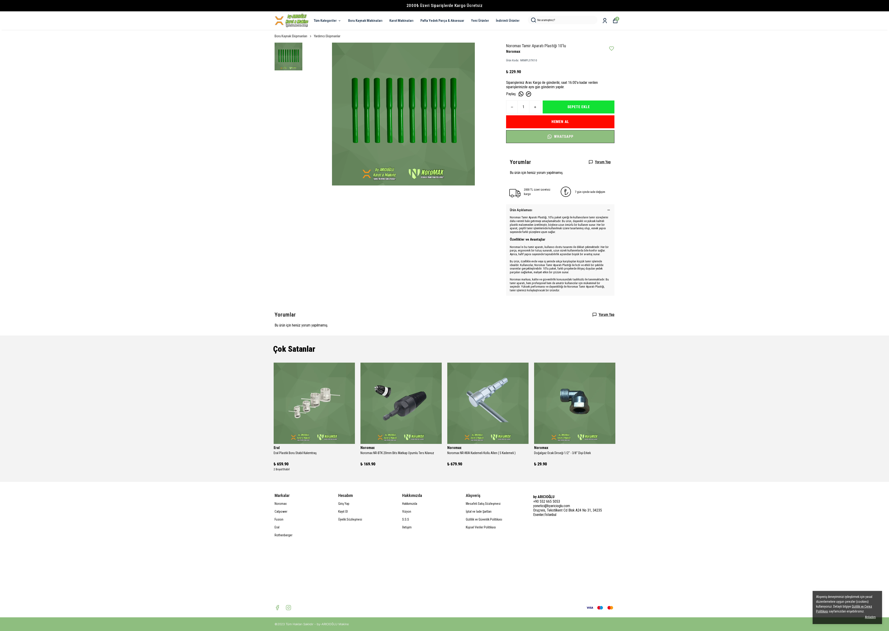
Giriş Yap (343, 503)
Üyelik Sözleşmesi (350, 519)
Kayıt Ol (343, 511)
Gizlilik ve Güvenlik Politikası (484, 519)
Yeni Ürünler (480, 21)
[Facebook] (277, 607)
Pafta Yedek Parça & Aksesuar (442, 21)
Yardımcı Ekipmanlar (327, 36)
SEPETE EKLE (578, 107)
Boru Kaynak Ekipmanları (291, 36)
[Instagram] (288, 607)
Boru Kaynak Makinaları (365, 21)
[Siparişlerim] (605, 21)
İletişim (407, 527)
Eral (277, 527)
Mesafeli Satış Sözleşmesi (483, 503)
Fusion (279, 519)
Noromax (281, 503)
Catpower (281, 511)
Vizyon (406, 511)
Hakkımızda (409, 503)
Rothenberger (283, 535)
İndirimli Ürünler (508, 21)
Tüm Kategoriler (325, 21)
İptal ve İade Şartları (478, 511)
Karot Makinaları (401, 21)
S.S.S (405, 519)
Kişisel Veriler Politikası (481, 527)
